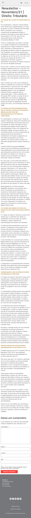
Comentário (5, 426)
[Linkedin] (11, 499)
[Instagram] (13, 499)
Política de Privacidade (16, 509)
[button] (21, 3)
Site (2, 459)
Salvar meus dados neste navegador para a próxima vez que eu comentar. (14, 467)
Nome (3, 446)
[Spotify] (20, 499)
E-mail (3, 453)
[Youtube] (15, 499)
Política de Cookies (15, 506)
